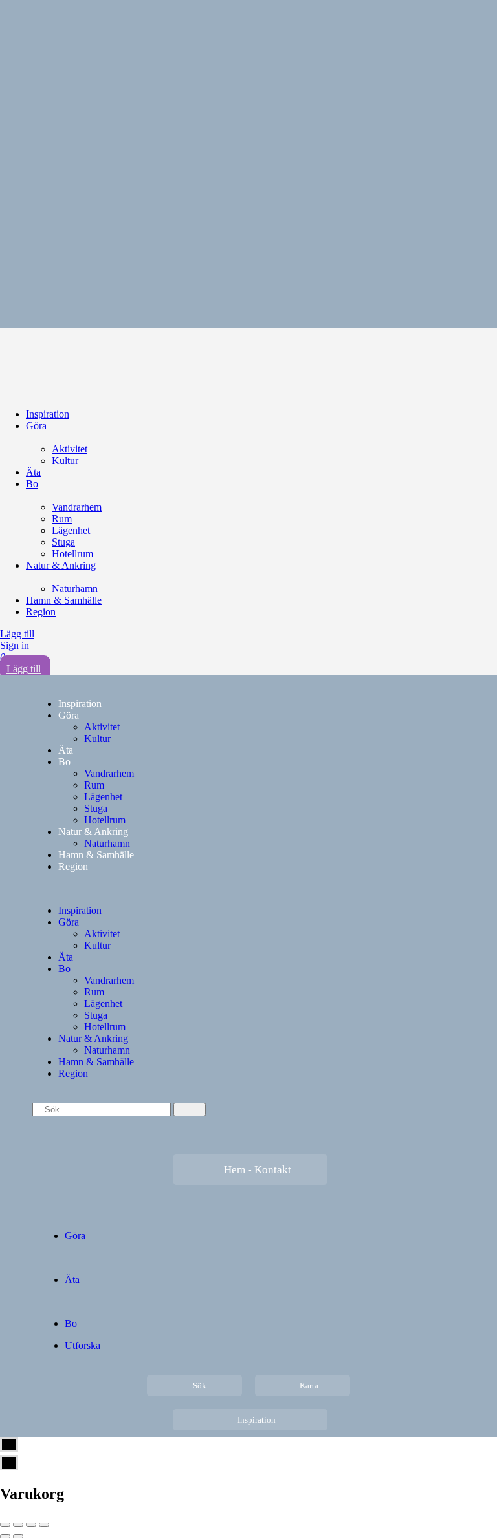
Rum (62, 518)
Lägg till (17, 633)
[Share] (18, 1525)
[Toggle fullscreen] (31, 1525)
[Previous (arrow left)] (5, 1536)
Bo (32, 483)
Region (41, 611)
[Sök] (189, 1109)
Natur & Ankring (61, 565)
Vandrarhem (77, 507)
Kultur (65, 460)
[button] (248, 889)
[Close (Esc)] (5, 1525)
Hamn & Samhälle (64, 600)
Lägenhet (71, 530)
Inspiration (47, 414)
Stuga (63, 541)
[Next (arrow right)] (18, 1536)
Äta (33, 472)
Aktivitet (69, 448)
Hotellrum (72, 553)
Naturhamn (75, 588)
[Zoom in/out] (44, 1525)
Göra (36, 425)
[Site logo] (97, 357)
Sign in (14, 645)
